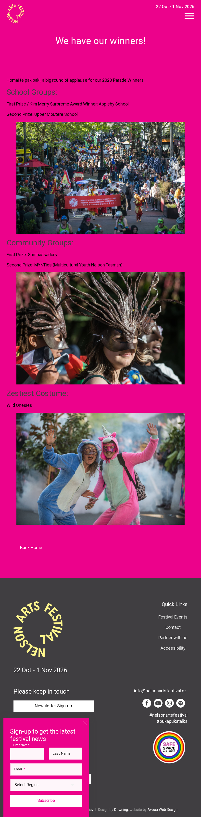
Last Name (61, 753)
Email (19, 769)
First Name (22, 745)
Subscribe (46, 800)
